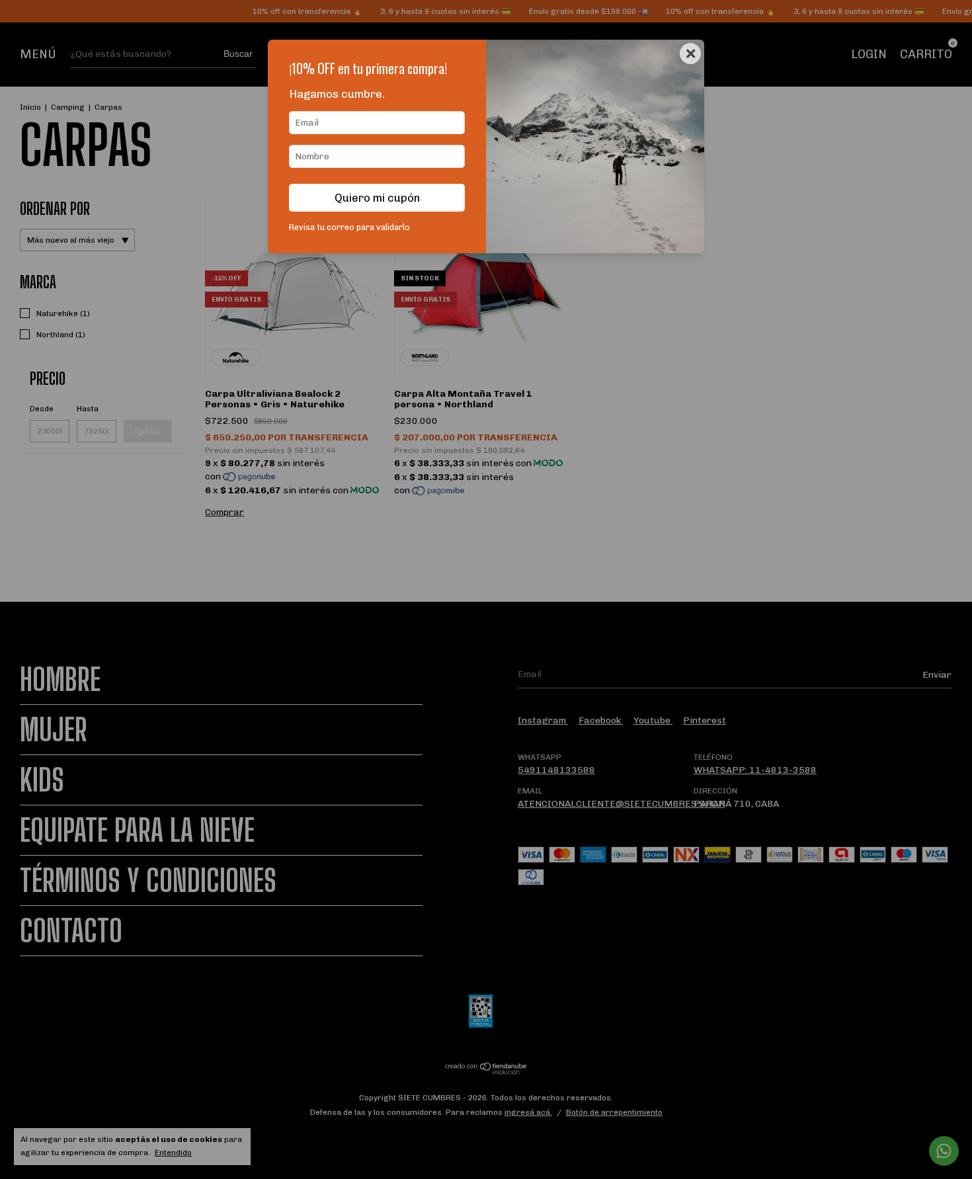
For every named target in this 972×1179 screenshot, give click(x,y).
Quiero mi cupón (377, 197)
